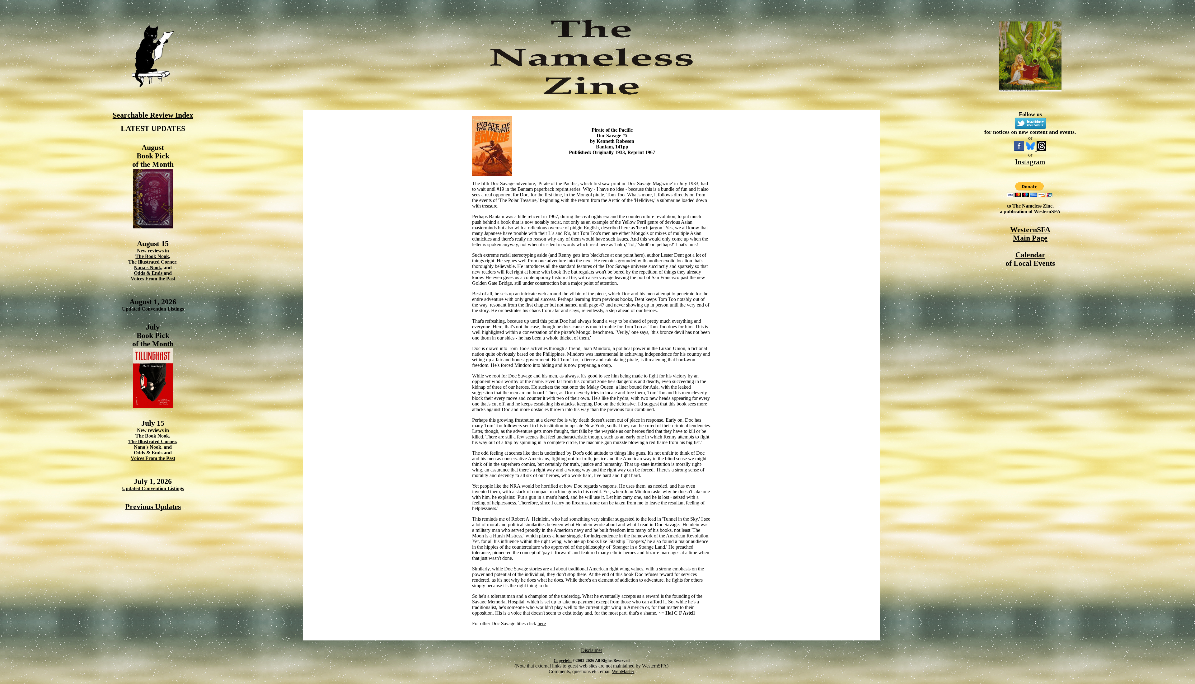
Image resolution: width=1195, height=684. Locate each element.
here (541, 623)
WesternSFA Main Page (1030, 234)
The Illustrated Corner (152, 262)
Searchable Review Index (153, 115)
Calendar (1030, 255)
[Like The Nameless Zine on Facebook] (1019, 149)
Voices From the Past (153, 278)
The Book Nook (152, 256)
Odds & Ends (149, 273)
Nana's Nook (147, 267)
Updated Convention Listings (153, 309)
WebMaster (623, 671)
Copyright (563, 660)
